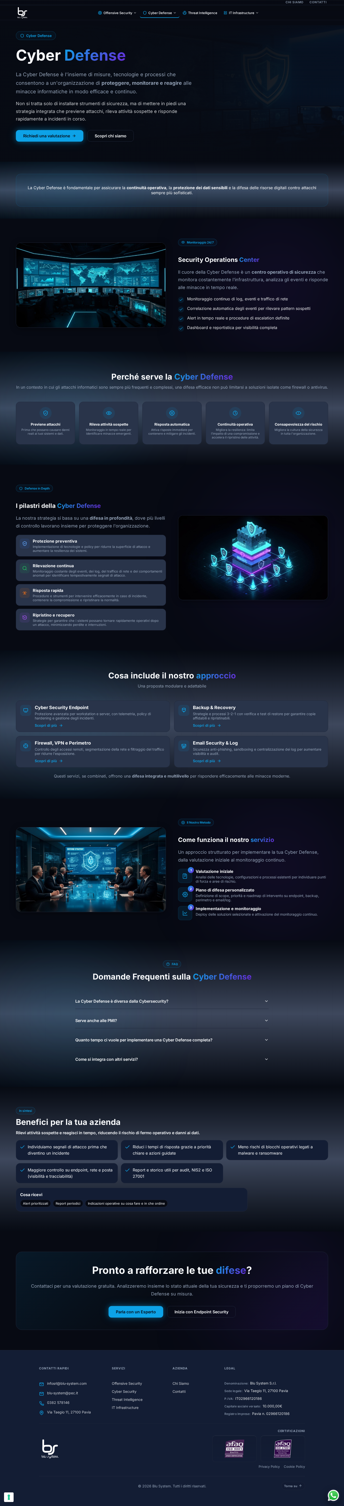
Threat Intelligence (202, 13)
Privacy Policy (269, 1466)
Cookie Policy (294, 1466)
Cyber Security (124, 1391)
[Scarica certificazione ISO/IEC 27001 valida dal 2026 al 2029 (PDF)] (283, 1448)
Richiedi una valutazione (46, 135)
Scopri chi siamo (110, 135)
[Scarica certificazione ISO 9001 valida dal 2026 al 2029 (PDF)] (234, 1448)
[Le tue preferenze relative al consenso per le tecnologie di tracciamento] (9, 1497)
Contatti (318, 2)
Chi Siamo (295, 2)
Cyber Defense (160, 13)
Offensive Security (118, 13)
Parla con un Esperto (136, 1311)
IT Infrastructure (241, 13)
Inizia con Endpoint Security (201, 1311)
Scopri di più (46, 725)
